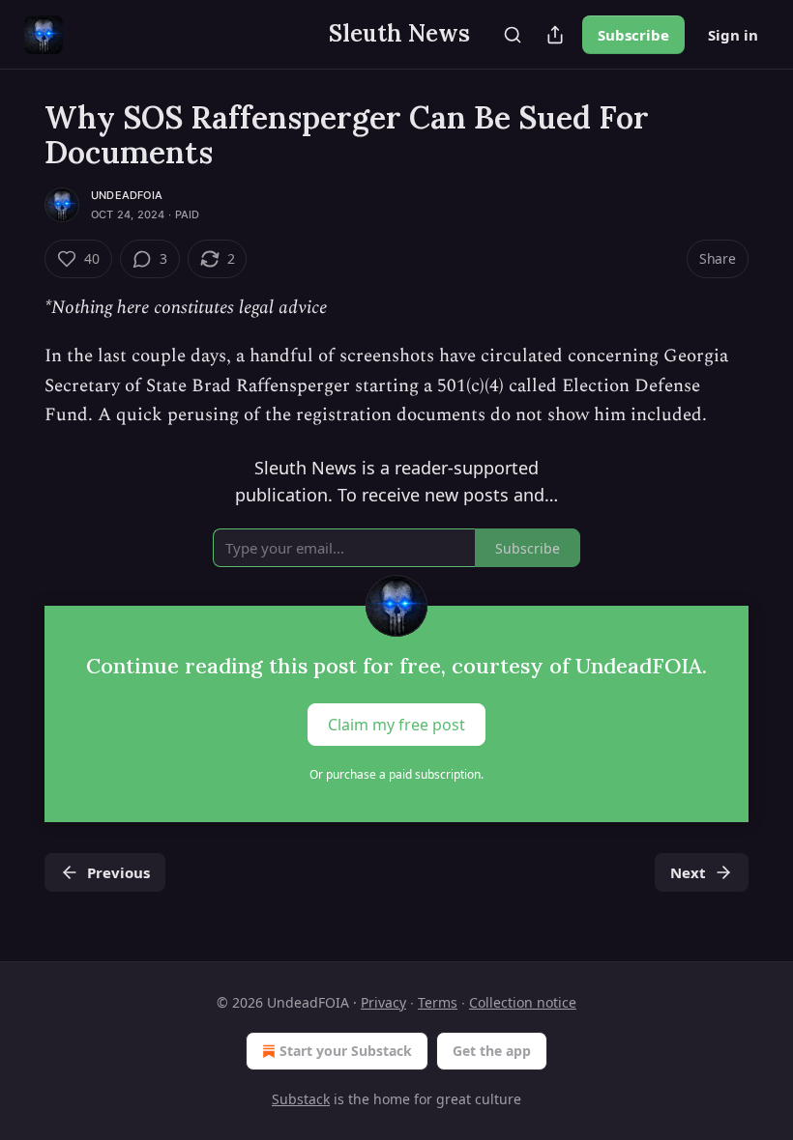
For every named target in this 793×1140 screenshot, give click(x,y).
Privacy (383, 1002)
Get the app (492, 1050)
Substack (301, 1099)
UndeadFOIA (126, 195)
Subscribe (633, 34)
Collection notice (522, 1002)
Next (688, 872)
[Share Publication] (555, 34)
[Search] (512, 34)
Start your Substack (345, 1050)
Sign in (733, 34)
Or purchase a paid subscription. (396, 774)
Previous (118, 872)
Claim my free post (396, 724)
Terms (437, 1002)
